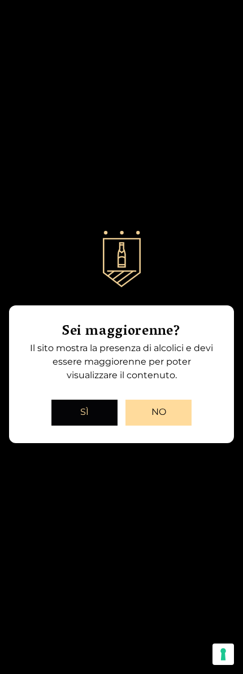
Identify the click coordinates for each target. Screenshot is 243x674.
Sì (84, 411)
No (158, 411)
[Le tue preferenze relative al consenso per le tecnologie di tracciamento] (223, 654)
